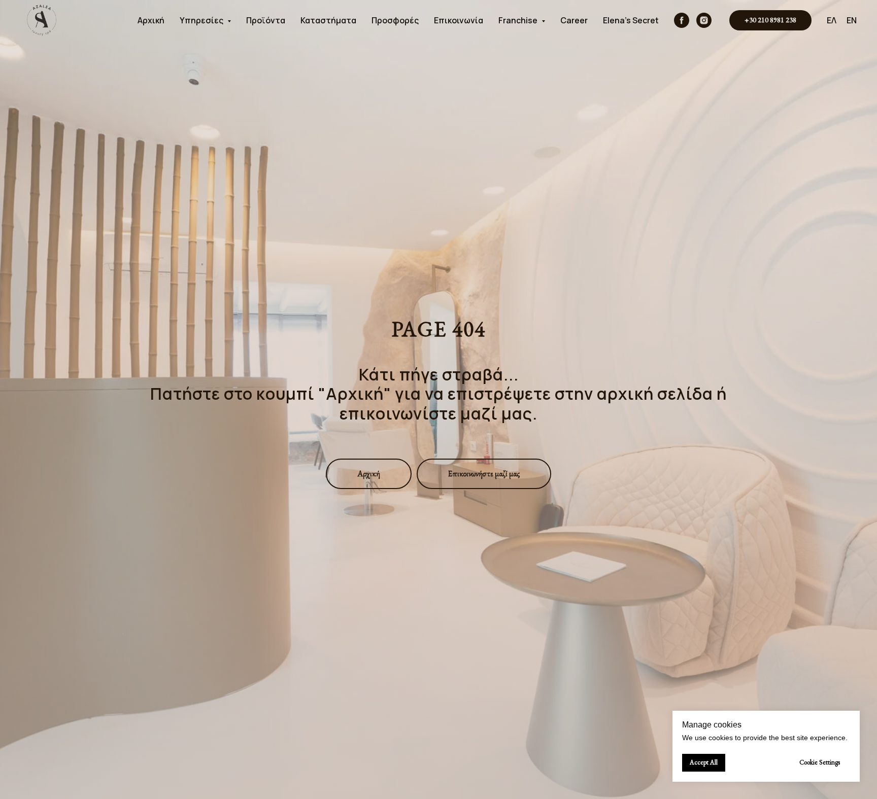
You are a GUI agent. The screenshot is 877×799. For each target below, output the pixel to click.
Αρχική (151, 20)
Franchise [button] (518, 20)
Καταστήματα (328, 20)
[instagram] (704, 20)
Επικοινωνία (458, 20)
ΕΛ (831, 20)
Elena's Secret (631, 20)
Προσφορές (395, 20)
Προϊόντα (265, 20)
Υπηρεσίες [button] (202, 20)
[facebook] (681, 20)
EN (852, 20)
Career (574, 20)
